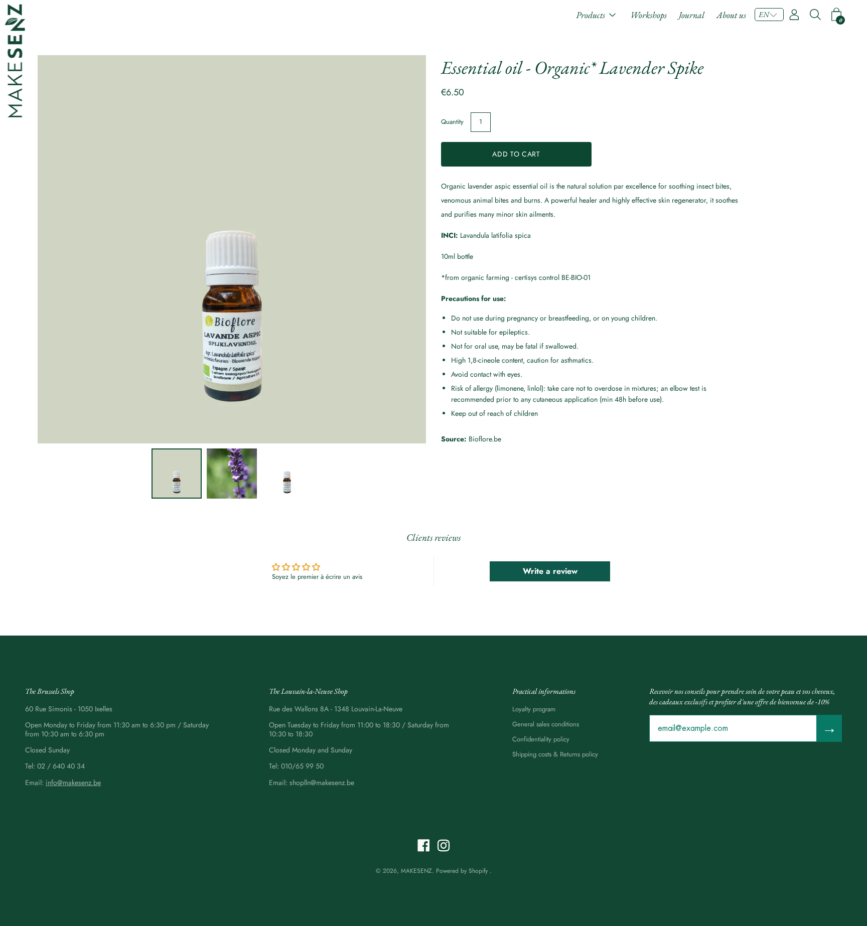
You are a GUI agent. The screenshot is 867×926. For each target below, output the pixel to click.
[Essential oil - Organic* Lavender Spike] (177, 473)
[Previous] (63, 249)
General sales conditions (545, 724)
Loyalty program (533, 709)
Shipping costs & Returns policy (555, 754)
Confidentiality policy (540, 739)
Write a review (550, 571)
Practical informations (543, 691)
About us (731, 15)
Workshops (648, 15)
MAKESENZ (416, 870)
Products (590, 15)
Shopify (478, 870)
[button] (769, 14)
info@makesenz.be (73, 783)
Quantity (452, 121)
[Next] (401, 249)
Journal (691, 15)
